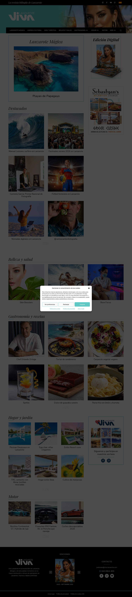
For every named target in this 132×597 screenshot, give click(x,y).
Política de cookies (55, 309)
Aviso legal (81, 309)
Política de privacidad (69, 309)
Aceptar (82, 304)
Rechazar (66, 304)
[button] (89, 288)
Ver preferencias (50, 304)
